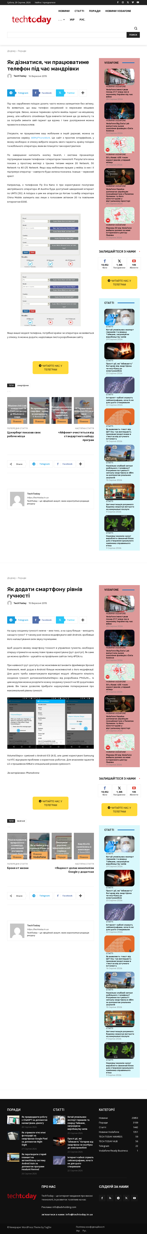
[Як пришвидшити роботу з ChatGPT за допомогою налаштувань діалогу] (13, 1120)
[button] (135, 28)
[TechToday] (10, 76)
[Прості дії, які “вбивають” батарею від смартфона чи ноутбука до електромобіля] (119, 351)
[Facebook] (118, 3)
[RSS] (110, 1198)
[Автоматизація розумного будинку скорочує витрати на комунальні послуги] (119, 492)
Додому (11, 50)
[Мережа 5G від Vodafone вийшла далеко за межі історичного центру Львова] (119, 215)
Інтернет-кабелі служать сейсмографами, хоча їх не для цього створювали (120, 400)
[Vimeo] (133, 3)
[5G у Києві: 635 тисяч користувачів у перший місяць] (119, 145)
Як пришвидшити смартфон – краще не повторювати (39, 411)
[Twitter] (128, 3)
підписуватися (136, 260)
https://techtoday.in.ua (37, 498)
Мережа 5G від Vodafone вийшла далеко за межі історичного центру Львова (119, 231)
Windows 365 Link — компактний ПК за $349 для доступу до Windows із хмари (17, 411)
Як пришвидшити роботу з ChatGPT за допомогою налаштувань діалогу (35, 1120)
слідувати (119, 260)
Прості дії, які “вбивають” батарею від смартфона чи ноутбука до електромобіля (119, 367)
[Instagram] (123, 3)
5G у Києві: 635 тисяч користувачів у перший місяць (118, 159)
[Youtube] (138, 3)
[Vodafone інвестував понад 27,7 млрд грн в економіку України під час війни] (119, 77)
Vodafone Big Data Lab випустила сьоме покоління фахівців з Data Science (119, 127)
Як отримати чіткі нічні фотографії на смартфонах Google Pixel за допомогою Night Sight (35, 1138)
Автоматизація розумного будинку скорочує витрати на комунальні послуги (120, 506)
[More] (83, 93)
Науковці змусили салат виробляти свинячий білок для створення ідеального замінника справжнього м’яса (120, 541)
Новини (17, 421)
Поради (22, 50)
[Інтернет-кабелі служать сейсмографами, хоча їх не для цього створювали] (119, 385)
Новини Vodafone (116, 86)
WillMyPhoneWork (40, 137)
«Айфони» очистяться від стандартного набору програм (76, 436)
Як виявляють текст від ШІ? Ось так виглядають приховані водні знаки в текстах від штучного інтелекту (118, 434)
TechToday (19, 76)
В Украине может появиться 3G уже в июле (83, 411)
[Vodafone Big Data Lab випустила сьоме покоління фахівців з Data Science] (119, 111)
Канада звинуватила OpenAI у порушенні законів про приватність (62, 411)
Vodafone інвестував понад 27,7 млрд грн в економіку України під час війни (119, 93)
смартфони (23, 385)
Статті (109, 327)
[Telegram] (118, 1198)
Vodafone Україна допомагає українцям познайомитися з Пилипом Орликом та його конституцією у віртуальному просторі (120, 195)
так (105, 260)
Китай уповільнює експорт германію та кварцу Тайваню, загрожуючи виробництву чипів (120, 333)
